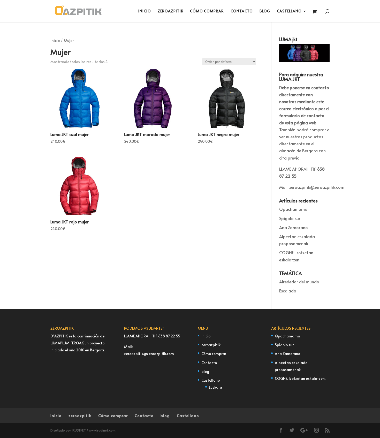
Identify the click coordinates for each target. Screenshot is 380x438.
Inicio (144, 11)
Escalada (287, 290)
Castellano (289, 11)
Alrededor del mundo (299, 281)
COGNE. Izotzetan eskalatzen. (300, 378)
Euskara (215, 387)
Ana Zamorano (293, 227)
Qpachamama (293, 209)
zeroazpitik (170, 11)
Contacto (242, 11)
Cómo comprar (207, 11)
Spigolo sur (289, 218)
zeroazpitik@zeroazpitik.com (316, 187)
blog (265, 11)
